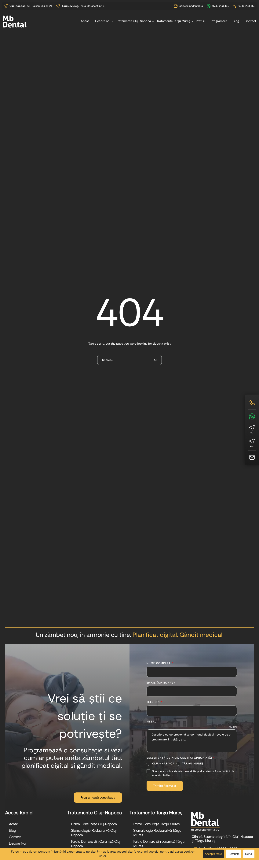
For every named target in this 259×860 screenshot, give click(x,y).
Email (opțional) (161, 682)
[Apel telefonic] (252, 403)
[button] (98, 797)
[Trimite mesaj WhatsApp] (252, 416)
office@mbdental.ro (191, 5)
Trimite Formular (164, 786)
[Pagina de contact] (252, 457)
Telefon (155, 702)
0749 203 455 (220, 5)
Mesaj (152, 721)
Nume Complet (160, 663)
